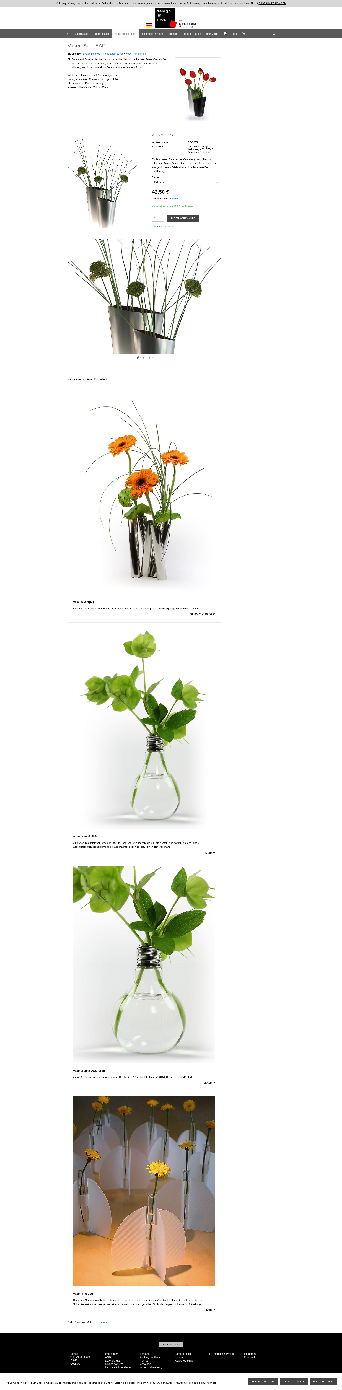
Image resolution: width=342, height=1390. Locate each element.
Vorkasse (145, 1363)
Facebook (250, 1357)
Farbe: (155, 177)
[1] (137, 358)
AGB (108, 1357)
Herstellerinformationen (118, 1367)
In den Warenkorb (182, 218)
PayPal (144, 1360)
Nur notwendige (263, 1381)
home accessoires (113, 53)
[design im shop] (68, 33)
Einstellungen (294, 1381)
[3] (146, 358)
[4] (151, 358)
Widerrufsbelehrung (151, 1367)
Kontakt (74, 1353)
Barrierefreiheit (183, 1353)
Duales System (114, 1363)
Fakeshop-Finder (184, 1360)
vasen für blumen (136, 53)
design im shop (91, 53)
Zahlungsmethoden (151, 1357)
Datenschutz (112, 1360)
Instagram (250, 1353)
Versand (173, 199)
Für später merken (162, 226)
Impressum (111, 1353)
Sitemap (179, 1357)
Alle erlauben (323, 1381)
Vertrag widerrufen (171, 1344)
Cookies (75, 1363)
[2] (142, 358)
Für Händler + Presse (221, 1353)
